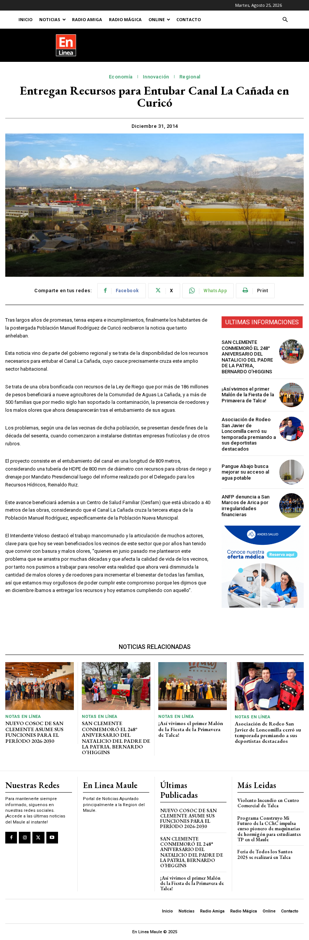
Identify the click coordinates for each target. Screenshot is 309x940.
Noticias (49, 19)
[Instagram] (25, 837)
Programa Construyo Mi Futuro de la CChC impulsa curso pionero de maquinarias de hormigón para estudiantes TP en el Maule (269, 829)
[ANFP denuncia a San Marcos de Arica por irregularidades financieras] (291, 505)
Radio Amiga (87, 19)
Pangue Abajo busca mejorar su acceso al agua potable (245, 472)
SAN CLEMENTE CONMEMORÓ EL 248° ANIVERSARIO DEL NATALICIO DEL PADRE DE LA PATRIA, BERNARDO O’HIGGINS (247, 356)
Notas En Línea (23, 717)
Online (156, 19)
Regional (189, 77)
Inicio (25, 19)
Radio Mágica (125, 19)
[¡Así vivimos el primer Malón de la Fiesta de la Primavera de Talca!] (291, 395)
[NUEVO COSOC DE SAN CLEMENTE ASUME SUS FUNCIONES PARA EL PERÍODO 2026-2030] (39, 686)
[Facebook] (11, 837)
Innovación (156, 77)
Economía (121, 77)
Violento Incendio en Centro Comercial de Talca (268, 803)
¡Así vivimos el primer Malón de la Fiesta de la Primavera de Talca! (248, 394)
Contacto (188, 19)
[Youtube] (52, 837)
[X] (38, 837)
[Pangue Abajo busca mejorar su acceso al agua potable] (291, 472)
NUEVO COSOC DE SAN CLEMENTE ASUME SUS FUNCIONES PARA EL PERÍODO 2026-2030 (34, 732)
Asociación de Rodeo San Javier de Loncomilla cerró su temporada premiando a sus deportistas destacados (249, 434)
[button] (285, 19)
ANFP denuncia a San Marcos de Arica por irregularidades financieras (245, 505)
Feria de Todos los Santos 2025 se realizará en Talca (264, 854)
